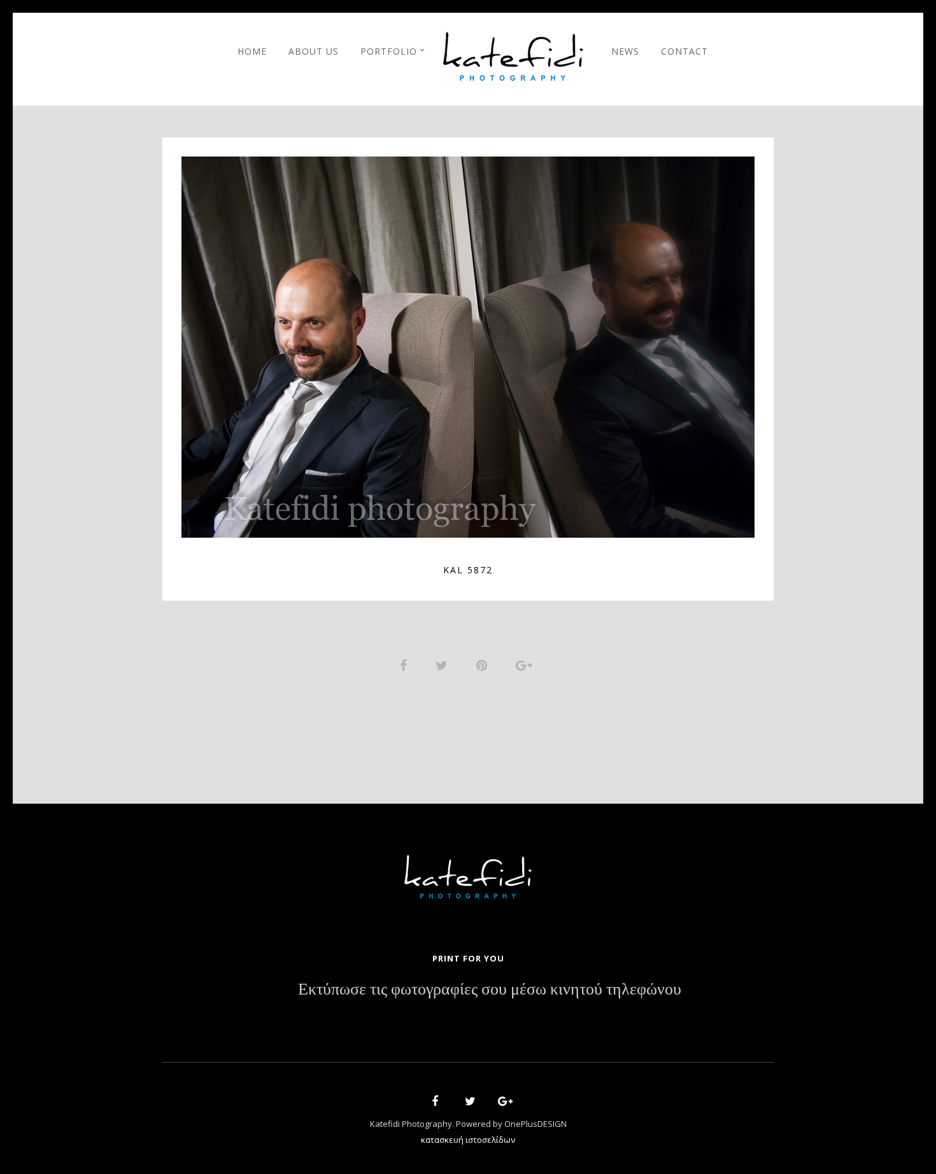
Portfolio (388, 51)
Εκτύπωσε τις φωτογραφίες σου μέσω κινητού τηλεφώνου (489, 989)
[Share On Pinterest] (484, 663)
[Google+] (501, 1103)
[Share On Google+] (526, 663)
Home (252, 51)
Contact (684, 51)
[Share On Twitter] (444, 663)
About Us (313, 51)
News (625, 51)
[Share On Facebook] (405, 663)
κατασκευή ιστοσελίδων (468, 1139)
